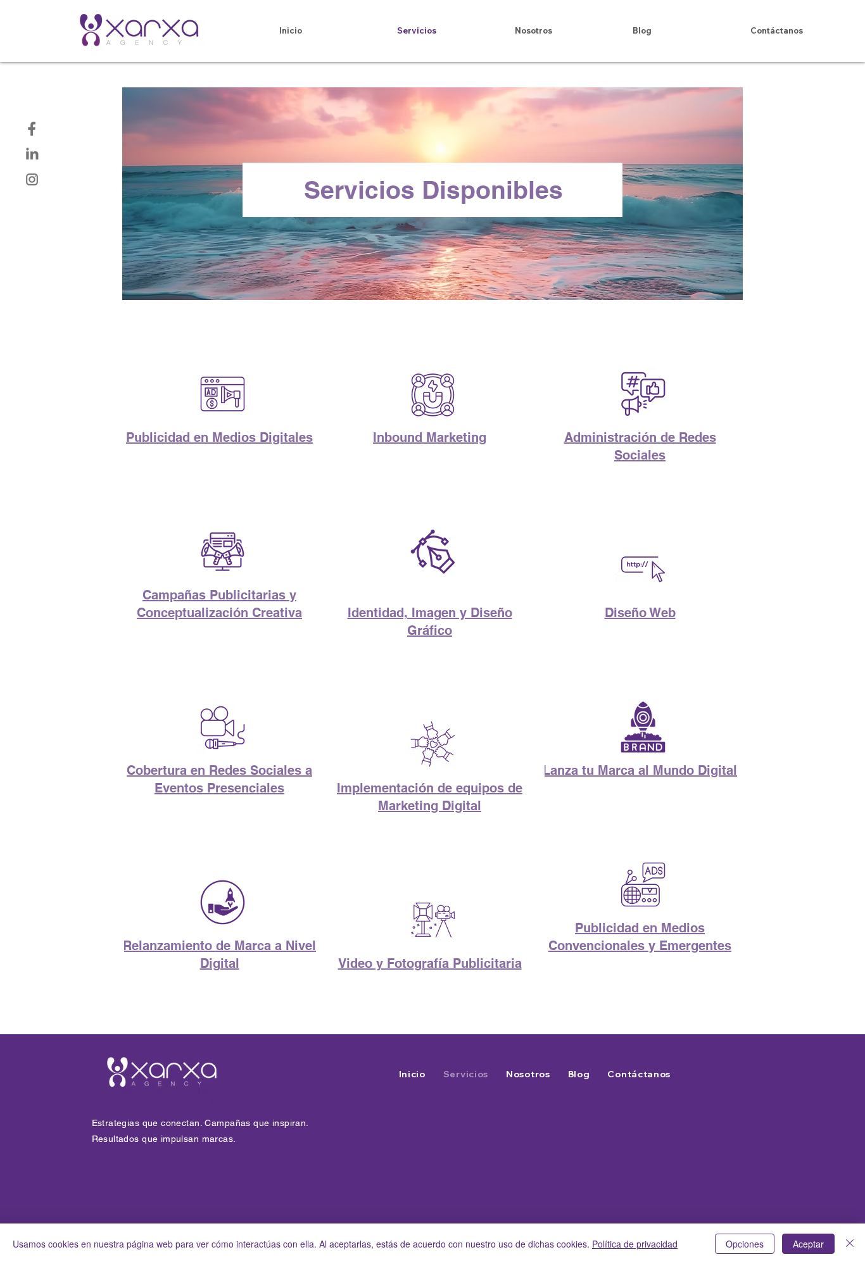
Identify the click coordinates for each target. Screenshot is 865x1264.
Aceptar (808, 1243)
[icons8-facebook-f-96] (32, 129)
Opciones (745, 1243)
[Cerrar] (849, 1244)
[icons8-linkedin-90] (32, 154)
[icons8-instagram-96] (32, 179)
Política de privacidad (635, 1243)
